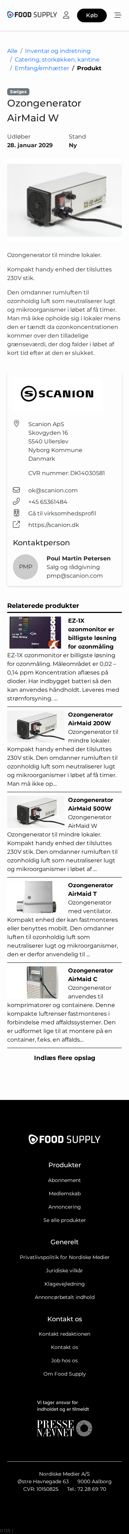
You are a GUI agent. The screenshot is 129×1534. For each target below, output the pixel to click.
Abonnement (64, 1180)
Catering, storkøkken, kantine (57, 59)
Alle (12, 51)
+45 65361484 (47, 501)
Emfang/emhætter (42, 68)
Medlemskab (65, 1193)
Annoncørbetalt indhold (65, 1297)
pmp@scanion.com (75, 575)
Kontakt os (64, 1347)
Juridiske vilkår (64, 1270)
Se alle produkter (64, 1220)
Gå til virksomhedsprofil (62, 513)
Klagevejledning (64, 1284)
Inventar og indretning (58, 51)
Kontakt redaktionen (64, 1334)
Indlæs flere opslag (64, 1057)
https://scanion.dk (53, 525)
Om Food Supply (64, 1374)
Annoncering (64, 1207)
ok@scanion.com (53, 490)
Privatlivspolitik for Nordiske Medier (65, 1257)
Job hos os (64, 1360)
